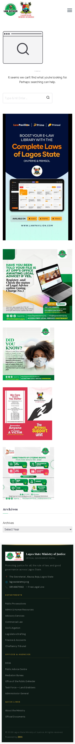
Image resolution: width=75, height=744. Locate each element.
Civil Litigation (12, 628)
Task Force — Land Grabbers (20, 687)
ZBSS (20, 737)
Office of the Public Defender (20, 681)
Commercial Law (14, 622)
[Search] (48, 98)
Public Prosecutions (15, 603)
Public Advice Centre (16, 669)
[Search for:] (27, 98)
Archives (8, 523)
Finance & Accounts (15, 640)
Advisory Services (14, 615)
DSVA (8, 663)
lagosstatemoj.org (19, 582)
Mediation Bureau (14, 675)
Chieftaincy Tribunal (15, 646)
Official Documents (15, 716)
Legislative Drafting (15, 634)
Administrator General (17, 693)
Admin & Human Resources (19, 609)
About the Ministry (15, 710)
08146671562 (16, 587)
